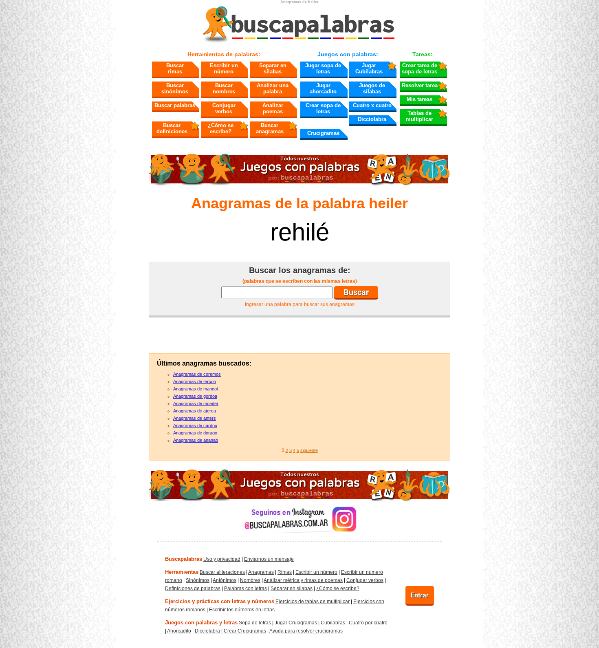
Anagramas (261, 572)
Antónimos (224, 580)
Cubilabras (333, 623)
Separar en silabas (292, 588)
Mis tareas (419, 99)
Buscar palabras (174, 105)
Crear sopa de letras (323, 108)
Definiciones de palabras (192, 588)
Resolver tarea (420, 85)
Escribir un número (224, 68)
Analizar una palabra (272, 88)
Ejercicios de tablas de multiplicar (312, 601)
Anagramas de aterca (194, 410)
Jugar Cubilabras (369, 68)
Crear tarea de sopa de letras (419, 68)
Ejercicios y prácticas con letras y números (219, 601)
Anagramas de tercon (194, 381)
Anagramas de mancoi (195, 388)
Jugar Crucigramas (296, 623)
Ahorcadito (179, 631)
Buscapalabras (183, 559)
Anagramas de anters (194, 418)
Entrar (420, 595)
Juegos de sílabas (372, 88)
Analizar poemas (272, 108)
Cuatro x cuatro (372, 105)
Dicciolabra (372, 119)
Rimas (284, 572)
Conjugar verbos (224, 108)
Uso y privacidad (221, 559)
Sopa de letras (255, 623)
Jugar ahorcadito (323, 88)
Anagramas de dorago (195, 432)
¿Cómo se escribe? (220, 128)
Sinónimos (197, 580)
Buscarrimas (175, 68)
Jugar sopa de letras (323, 68)
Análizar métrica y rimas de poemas (303, 580)
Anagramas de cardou (195, 425)
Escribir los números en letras (242, 610)
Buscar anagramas (270, 128)
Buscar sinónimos (174, 88)
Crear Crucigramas (245, 631)
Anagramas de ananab (195, 440)
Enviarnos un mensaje (269, 559)
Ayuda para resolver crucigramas (306, 631)
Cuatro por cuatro (368, 623)
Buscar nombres (224, 88)
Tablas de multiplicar (419, 116)
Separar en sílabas (272, 68)
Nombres (250, 580)
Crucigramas (323, 133)
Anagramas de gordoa (195, 396)
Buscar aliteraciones (222, 572)
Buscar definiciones (171, 128)
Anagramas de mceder (195, 403)
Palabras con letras (245, 588)
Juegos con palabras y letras (201, 622)
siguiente (309, 450)
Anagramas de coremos (197, 374)
